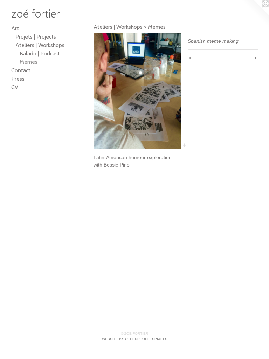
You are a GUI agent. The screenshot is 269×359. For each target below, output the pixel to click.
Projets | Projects (35, 36)
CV (14, 87)
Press (18, 78)
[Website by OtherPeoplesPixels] (255, 14)
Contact (20, 70)
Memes (28, 62)
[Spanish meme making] (137, 91)
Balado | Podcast (40, 53)
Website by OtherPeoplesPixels (134, 339)
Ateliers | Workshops (39, 45)
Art (15, 28)
